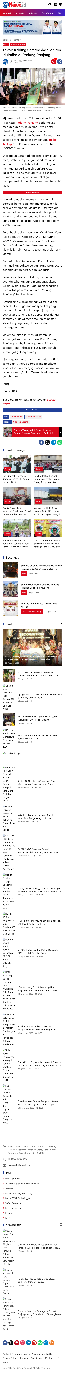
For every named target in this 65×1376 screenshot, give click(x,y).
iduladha (18, 416)
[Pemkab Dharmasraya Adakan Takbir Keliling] (10, 608)
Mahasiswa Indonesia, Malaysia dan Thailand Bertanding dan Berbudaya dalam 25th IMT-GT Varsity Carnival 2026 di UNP (39, 674)
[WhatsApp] (59, 442)
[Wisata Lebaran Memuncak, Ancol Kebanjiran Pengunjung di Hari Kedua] (9, 818)
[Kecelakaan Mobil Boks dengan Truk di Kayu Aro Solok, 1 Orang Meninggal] (48, 496)
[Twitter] (47, 442)
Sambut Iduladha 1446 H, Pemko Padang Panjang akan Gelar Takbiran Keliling (41, 567)
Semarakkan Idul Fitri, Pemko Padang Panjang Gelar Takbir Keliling (40, 586)
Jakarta (39, 469)
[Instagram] (22, 1342)
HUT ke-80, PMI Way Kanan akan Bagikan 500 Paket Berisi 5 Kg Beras (39, 922)
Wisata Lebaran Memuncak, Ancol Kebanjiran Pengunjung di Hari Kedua (36, 817)
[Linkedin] (28, 1342)
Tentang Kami (21, 1354)
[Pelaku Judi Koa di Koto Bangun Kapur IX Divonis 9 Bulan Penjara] (9, 1281)
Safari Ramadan (13, 1203)
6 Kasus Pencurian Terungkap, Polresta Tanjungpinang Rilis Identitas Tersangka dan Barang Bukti (40, 1313)
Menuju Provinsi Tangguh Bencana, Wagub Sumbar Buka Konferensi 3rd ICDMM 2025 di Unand (39, 890)
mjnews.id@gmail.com (19, 1165)
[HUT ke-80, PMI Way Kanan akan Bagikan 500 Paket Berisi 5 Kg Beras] (9, 924)
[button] (50, 5)
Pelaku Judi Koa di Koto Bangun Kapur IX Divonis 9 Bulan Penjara (37, 1280)
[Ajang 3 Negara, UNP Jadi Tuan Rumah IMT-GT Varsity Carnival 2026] (9, 697)
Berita (5, 44)
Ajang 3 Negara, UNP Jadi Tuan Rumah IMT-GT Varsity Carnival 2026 (40, 696)
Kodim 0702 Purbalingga (17, 1198)
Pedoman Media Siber (42, 1354)
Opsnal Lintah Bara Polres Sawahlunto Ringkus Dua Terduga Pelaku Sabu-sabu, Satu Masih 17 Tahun (48, 543)
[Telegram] (53, 442)
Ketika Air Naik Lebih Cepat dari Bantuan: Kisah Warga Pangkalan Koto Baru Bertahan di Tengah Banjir (39, 783)
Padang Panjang (18, 44)
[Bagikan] (59, 61)
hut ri (7, 1217)
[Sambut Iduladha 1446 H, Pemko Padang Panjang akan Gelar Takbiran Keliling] (10, 570)
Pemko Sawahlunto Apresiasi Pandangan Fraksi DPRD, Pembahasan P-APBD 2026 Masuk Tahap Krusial (17, 511)
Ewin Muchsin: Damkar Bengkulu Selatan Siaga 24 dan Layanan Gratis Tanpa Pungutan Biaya (38, 1103)
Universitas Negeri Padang (18, 1193)
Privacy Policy (9, 1358)
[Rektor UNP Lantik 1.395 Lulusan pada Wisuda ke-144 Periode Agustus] (9, 719)
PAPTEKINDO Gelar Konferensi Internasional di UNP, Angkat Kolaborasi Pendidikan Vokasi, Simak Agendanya (38, 851)
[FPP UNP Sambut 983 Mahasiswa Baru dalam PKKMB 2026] (9, 738)
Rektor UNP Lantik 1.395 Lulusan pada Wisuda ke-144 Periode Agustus (37, 718)
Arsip (5, 1362)
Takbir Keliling (34, 416)
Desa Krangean (13, 1208)
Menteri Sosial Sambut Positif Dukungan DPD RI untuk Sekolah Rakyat (38, 952)
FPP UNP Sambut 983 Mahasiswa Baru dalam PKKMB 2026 (38, 737)
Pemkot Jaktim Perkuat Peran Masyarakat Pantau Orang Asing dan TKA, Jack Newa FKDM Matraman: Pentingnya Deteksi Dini (47, 479)
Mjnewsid (14, 61)
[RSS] (51, 1342)
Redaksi (7, 1354)
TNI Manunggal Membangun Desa (22, 1183)
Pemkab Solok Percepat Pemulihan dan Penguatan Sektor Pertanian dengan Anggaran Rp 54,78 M (16, 543)
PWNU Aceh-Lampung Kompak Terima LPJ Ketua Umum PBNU (16, 479)
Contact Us (50, 1358)
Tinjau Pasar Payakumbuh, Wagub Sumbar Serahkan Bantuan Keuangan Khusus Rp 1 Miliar (39, 1064)
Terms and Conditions (31, 1358)
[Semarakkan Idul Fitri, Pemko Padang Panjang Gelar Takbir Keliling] (10, 589)
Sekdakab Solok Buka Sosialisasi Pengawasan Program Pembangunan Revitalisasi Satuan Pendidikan (37, 1028)
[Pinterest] (16, 1342)
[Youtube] (34, 1342)
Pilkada (8, 1213)
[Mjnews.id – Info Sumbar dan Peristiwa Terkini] (14, 4)
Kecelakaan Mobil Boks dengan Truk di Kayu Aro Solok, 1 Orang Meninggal (47, 511)
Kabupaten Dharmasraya (32, 611)
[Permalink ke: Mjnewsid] (6, 62)
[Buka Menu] (55, 5)
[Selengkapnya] (61, 623)
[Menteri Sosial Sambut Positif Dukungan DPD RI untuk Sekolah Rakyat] (9, 953)
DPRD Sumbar (12, 1178)
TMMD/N (9, 1188)
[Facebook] (41, 442)
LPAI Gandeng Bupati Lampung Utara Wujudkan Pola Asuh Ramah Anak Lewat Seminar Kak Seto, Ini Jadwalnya (39, 989)
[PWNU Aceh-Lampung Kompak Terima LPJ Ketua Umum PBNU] (17, 464)
